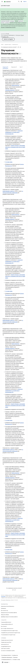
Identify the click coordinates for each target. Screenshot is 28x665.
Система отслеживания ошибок (8, 650)
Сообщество (15, 655)
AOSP (2, 44)
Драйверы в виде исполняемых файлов (9, 616)
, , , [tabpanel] (14, 326)
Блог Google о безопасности (7, 628)
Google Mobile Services (6, 646)
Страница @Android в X (6, 622)
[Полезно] (18, 47)
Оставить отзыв (16, 659)
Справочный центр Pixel (6, 642)
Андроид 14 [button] (5, 67)
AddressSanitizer (15, 85)
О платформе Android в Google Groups (9, 630)
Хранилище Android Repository (7, 606)
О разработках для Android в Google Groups (10, 632)
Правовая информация (7, 657)
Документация (5, 5)
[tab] (5, 67)
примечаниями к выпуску (8, 191)
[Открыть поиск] (19, 1)
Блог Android (4, 626)
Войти (25, 1)
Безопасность (15, 44)
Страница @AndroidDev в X (7, 624)
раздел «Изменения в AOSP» (8, 27)
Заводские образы (5, 614)
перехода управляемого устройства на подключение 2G (14, 132)
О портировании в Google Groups (8, 634)
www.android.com (5, 644)
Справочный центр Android (7, 640)
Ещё (21, 67)
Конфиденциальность (6, 659)
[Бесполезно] (20, 47)
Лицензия (15, 657)
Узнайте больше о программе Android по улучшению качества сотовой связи (15, 147)
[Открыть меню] (2, 1)
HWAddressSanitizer (10, 90)
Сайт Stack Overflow (5, 648)
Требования (3, 608)
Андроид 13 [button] (14, 67)
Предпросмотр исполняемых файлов (9, 612)
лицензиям (3, 596)
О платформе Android (6, 655)
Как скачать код (4, 610)
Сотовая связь (8, 162)
